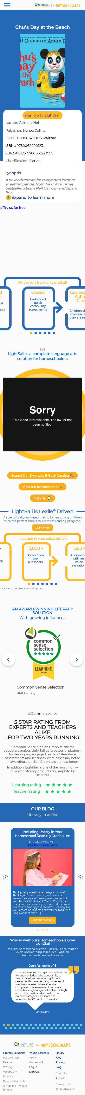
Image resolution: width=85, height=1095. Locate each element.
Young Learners (39, 1052)
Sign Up (34, 1071)
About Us (61, 1073)
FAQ (58, 1057)
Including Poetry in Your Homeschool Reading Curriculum (42, 834)
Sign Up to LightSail (42, 115)
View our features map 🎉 (42, 487)
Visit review (42, 1012)
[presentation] (5, 877)
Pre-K (33, 1057)
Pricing (60, 1062)
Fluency (8, 1076)
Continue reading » (42, 919)
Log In (33, 1067)
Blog (58, 1067)
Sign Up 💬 (42, 498)
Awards (60, 1078)
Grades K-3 (36, 1062)
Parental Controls (14, 1081)
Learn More (42, 527)
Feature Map (11, 1057)
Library (60, 1052)
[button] (31, 333)
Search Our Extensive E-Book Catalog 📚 (42, 475)
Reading (8, 1062)
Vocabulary (10, 1071)
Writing (7, 1067)
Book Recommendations (42, 845)
